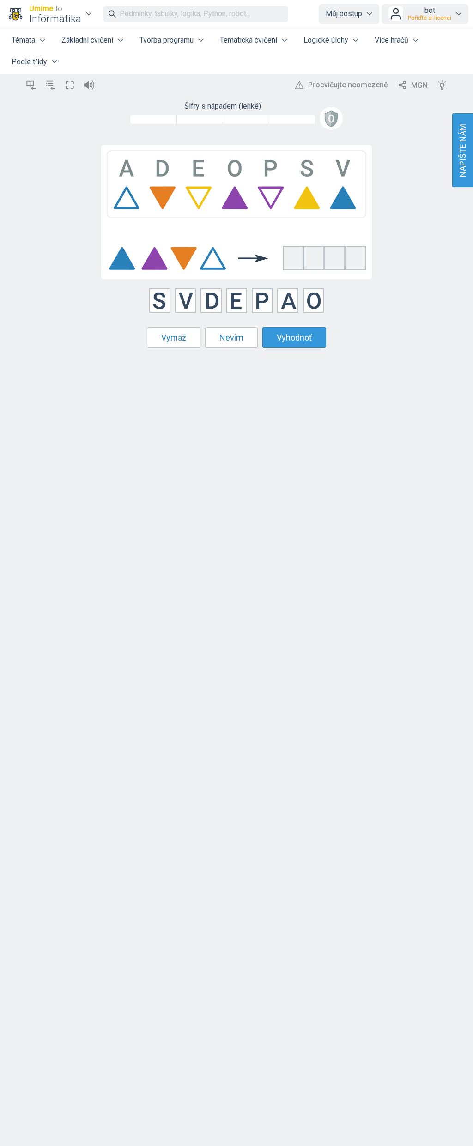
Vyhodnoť (294, 337)
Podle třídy (29, 61)
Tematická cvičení (248, 40)
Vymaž (173, 337)
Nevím (231, 337)
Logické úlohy (325, 40)
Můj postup (344, 13)
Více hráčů (391, 40)
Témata (23, 40)
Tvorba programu (166, 40)
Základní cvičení (87, 40)
